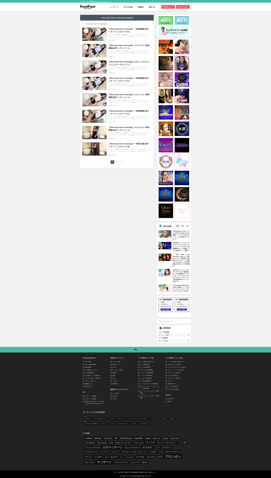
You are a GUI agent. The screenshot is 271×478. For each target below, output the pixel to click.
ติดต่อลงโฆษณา (183, 7)
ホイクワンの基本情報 (146, 372)
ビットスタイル (129, 457)
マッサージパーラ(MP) (91, 423)
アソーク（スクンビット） (167, 443)
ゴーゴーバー (105, 452)
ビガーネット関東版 (90, 396)
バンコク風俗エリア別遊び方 (93, 378)
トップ (84, 24)
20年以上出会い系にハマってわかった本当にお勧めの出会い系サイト (94, 403)
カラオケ (147, 447)
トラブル (115, 381)
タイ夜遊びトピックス (91, 370)
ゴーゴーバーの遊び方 (174, 372)
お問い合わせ (89, 386)
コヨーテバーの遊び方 (174, 378)
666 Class (98, 438)
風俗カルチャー (117, 364)
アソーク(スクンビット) (100, 418)
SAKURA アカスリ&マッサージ (123, 442)
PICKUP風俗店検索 (90, 364)
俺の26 (144, 462)
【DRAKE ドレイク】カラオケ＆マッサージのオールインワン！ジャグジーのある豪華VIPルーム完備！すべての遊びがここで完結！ (181, 246)
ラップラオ (154, 418)
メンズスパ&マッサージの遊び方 (177, 367)
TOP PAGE (88, 361)
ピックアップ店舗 (118, 370)
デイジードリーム (172, 452)
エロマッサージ (112, 447)
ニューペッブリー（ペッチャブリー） (138, 418)
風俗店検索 (88, 367)
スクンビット (115, 452)
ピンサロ (140, 457)
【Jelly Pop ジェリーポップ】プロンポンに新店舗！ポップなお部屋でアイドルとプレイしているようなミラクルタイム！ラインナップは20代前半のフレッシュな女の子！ (181, 275)
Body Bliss (139, 438)
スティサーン (121, 418)
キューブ (157, 447)
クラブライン (167, 447)
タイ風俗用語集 (89, 372)
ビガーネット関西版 (90, 399)
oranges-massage (102, 442)
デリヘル (170, 381)
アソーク (150, 442)
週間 (177, 226)
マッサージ (103, 423)
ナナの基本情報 (144, 364)
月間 (182, 226)
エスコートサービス (92, 447)
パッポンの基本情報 (146, 378)
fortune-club (156, 438)
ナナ (121, 457)
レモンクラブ (135, 462)
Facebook (171, 399)
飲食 (114, 375)
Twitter (169, 401)
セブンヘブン (142, 452)
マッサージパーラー (121, 462)
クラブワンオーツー (91, 452)
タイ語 (161, 452)
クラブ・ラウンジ (123, 423)
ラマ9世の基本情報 (145, 381)
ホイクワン (164, 418)
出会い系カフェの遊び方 (175, 364)
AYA (116, 438)
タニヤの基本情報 (145, 367)
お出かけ (115, 396)
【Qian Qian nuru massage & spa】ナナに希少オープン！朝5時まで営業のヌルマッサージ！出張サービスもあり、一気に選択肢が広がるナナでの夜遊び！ (181, 260)
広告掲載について (168, 7)
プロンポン (88, 418)
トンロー (112, 418)
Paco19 (111, 442)
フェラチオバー (144, 423)
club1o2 (148, 438)
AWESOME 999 (108, 438)
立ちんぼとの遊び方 (173, 389)
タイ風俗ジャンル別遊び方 (92, 375)
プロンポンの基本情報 (146, 370)
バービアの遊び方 (173, 386)
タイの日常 (116, 393)
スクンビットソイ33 (129, 452)
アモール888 (182, 443)
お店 (114, 378)
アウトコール (138, 443)
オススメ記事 (116, 361)
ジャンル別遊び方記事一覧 (175, 361)
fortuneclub (165, 438)
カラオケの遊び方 (173, 375)
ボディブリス (89, 462)
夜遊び (114, 372)
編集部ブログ (89, 383)
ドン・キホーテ (111, 457)
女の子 (114, 367)
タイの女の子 (152, 452)
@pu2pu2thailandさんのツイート (168, 321)
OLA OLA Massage (90, 442)
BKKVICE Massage (126, 438)
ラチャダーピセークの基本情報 (149, 383)
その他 (114, 399)
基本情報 (115, 383)
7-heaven (88, 438)
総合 (187, 226)
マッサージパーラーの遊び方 (176, 370)
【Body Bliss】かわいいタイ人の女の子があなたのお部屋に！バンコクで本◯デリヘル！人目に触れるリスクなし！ (181, 235)
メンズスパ (112, 423)
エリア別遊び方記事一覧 (147, 361)
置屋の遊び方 (171, 383)
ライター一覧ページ (90, 381)
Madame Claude (174, 438)
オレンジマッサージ (132, 447)
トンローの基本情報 (146, 375)
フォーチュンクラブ (154, 457)
